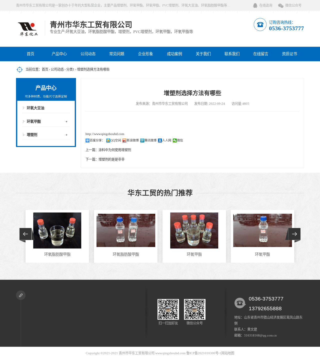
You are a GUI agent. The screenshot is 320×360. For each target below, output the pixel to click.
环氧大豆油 (35, 108)
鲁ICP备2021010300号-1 (203, 353)
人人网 (166, 140)
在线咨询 (265, 5)
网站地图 (227, 353)
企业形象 (145, 54)
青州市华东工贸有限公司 (136, 353)
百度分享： (97, 140)
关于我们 (203, 54)
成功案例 (174, 54)
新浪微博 (133, 140)
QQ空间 (115, 140)
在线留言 (260, 54)
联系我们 (232, 54)
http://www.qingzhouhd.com (105, 134)
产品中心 (59, 54)
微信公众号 (293, 5)
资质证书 (289, 54)
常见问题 (116, 54)
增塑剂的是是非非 (111, 159)
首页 (30, 54)
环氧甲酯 (34, 122)
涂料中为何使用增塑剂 (114, 150)
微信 (180, 140)
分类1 (70, 69)
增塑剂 (32, 135)
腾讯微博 (150, 140)
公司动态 (88, 54)
